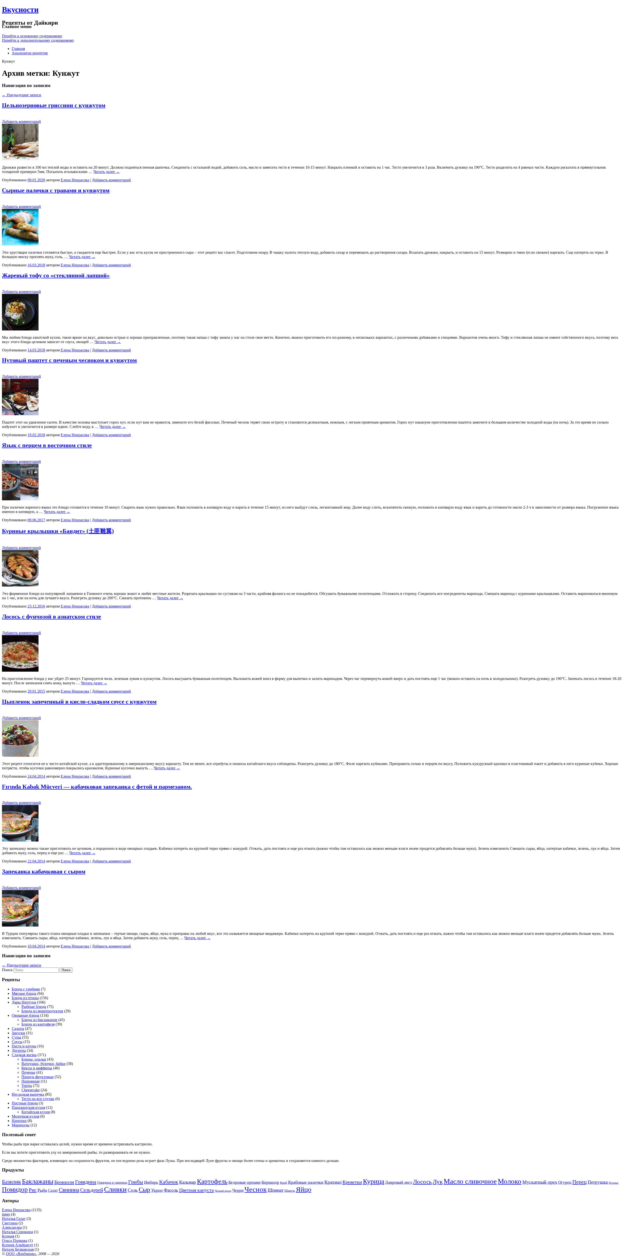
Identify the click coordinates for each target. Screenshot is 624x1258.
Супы (16, 1037)
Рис (33, 1190)
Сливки (115, 1189)
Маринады (20, 1125)
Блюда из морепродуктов (42, 1011)
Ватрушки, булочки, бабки (43, 1064)
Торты (26, 1086)
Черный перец (223, 1191)
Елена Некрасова (75, 180)
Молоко (509, 1181)
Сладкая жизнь (24, 1055)
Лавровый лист (398, 1182)
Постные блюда (25, 1103)
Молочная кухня (25, 1116)
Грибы (135, 1182)
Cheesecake (30, 1090)
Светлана (10, 1223)
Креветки (352, 1182)
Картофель (212, 1181)
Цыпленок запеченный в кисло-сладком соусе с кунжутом (79, 701)
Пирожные (30, 1081)
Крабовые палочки (305, 1182)
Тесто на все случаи (37, 1099)
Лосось (422, 1181)
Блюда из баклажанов (39, 1020)
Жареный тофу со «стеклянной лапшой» (56, 275)
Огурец (564, 1182)
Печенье (28, 1072)
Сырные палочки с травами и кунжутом (55, 190)
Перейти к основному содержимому (32, 36)
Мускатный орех (539, 1182)
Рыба (42, 1190)
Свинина (69, 1190)
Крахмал (332, 1182)
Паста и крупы (24, 1046)
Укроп (157, 1190)
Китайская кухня (35, 1112)
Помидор (15, 1189)
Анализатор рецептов (30, 53)
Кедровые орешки (244, 1182)
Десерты (19, 1050)
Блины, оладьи (33, 1059)
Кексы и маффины (36, 1068)
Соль (133, 1190)
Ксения (8, 1236)
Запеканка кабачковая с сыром (43, 871)
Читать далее (106, 172)
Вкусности (20, 9)
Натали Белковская (18, 1249)
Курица (373, 1181)
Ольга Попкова (14, 1241)
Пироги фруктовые (37, 1077)
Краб (283, 1182)
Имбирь (151, 1182)
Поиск (7, 970)
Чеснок (255, 1189)
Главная (18, 49)
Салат (53, 1190)
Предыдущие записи (21, 95)
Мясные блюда (24, 993)
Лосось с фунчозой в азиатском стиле (51, 616)
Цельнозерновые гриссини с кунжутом (53, 105)
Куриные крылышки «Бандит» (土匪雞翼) (58, 531)
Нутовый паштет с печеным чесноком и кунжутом (69, 360)
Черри (238, 1190)
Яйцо (303, 1189)
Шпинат (275, 1190)
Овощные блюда (25, 1015)
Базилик (11, 1182)
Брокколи (64, 1182)
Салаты (18, 1028)
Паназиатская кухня (28, 1107)
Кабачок (168, 1182)
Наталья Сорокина (17, 1232)
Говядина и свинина (112, 1182)
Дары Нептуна (24, 1002)
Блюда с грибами (26, 989)
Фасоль (171, 1190)
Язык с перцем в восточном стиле (47, 445)
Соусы (17, 1042)
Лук (438, 1181)
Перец (579, 1182)
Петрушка (598, 1182)
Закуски (18, 1033)
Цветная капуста (196, 1190)
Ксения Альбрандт (17, 1245)
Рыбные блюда (33, 1007)
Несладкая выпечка (28, 1094)
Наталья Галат (14, 1219)
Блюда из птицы (25, 998)
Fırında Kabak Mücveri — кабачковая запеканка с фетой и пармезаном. (97, 787)
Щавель (289, 1190)
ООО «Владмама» (21, 1254)
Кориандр (270, 1182)
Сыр (144, 1189)
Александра (12, 1227)
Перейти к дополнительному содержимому (38, 40)
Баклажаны (37, 1181)
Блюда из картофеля (38, 1024)
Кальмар (187, 1182)
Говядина (85, 1182)
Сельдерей (91, 1190)
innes (6, 1214)
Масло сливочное (470, 1181)
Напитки (19, 1121)
